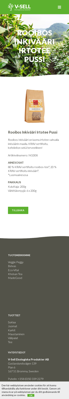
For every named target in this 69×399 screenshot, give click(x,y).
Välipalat (13, 338)
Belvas (12, 266)
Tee (10, 342)
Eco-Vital (13, 270)
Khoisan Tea (15, 274)
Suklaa (12, 322)
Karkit (11, 330)
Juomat (12, 326)
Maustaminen (16, 334)
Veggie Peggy (16, 262)
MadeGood (15, 277)
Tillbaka (18, 210)
